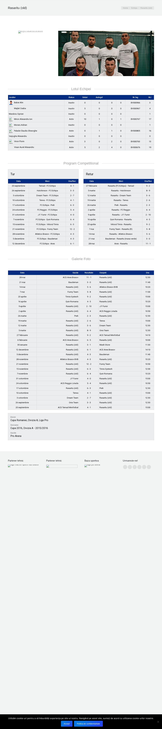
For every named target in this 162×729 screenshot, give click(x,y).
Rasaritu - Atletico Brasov (120, 234)
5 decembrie (18, 239)
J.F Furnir (104, 306)
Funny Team (73, 292)
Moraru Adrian (20, 125)
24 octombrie (18, 210)
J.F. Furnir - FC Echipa (47, 215)
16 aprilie (91, 219)
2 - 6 (148, 200)
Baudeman (73, 282)
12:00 (147, 369)
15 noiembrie (18, 224)
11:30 (147, 345)
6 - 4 (72, 219)
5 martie (91, 190)
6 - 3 (72, 205)
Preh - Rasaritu (121, 205)
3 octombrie (18, 195)
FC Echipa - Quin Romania (47, 219)
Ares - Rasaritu (121, 243)
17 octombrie (18, 205)
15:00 (147, 296)
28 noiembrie (18, 234)
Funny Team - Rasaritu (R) (120, 229)
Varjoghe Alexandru (18, 136)
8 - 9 (148, 190)
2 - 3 (148, 205)
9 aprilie (91, 215)
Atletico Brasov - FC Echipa (47, 234)
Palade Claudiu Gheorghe (25, 131)
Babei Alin (18, 102)
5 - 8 (148, 229)
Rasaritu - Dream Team (121, 195)
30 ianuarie (22, 345)
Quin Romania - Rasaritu (121, 219)
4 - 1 (72, 186)
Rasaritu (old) (106, 277)
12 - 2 (72, 229)
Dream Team (105, 325)
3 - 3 (72, 190)
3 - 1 (89, 345)
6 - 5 (89, 340)
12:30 (147, 277)
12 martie (91, 195)
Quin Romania (72, 301)
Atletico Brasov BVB (109, 287)
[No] (158, 721)
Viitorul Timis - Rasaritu (121, 224)
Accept (67, 724)
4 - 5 (148, 219)
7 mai (91, 229)
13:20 (147, 287)
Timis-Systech (71, 296)
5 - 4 (72, 210)
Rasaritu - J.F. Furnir (121, 215)
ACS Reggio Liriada (108, 311)
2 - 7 (72, 195)
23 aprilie (91, 224)
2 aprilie (91, 210)
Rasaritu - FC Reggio (121, 210)
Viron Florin (19, 141)
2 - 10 (148, 215)
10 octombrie (18, 200)
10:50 (147, 311)
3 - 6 (148, 195)
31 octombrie (18, 215)
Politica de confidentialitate (88, 724)
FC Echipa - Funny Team (47, 229)
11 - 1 (148, 243)
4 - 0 (72, 215)
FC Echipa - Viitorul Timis (47, 224)
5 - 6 (148, 234)
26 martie (91, 205)
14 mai (92, 234)
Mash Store (105, 345)
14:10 (147, 335)
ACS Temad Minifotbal (110, 335)
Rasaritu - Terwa (121, 200)
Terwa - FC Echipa (47, 200)
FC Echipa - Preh (47, 205)
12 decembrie (18, 243)
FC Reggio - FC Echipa (47, 210)
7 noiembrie (18, 219)
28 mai (92, 243)
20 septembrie (18, 186)
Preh (76, 316)
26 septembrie (18, 190)
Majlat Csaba (20, 108)
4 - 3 (72, 234)
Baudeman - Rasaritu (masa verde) (121, 239)
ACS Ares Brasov (70, 277)
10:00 (147, 340)
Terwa (102, 321)
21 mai (92, 239)
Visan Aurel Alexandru (24, 147)
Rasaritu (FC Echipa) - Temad (121, 186)
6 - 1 (72, 243)
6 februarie (22, 340)
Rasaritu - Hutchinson (121, 190)
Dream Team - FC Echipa (47, 195)
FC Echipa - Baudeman (47, 239)
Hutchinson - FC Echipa (47, 190)
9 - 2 (148, 186)
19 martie (91, 200)
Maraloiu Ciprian (16, 114)
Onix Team (104, 330)
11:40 (147, 282)
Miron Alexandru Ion (23, 119)
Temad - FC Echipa (47, 186)
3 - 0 (148, 239)
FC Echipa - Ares (47, 243)
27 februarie (91, 186)
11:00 (147, 292)
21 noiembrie (18, 229)
